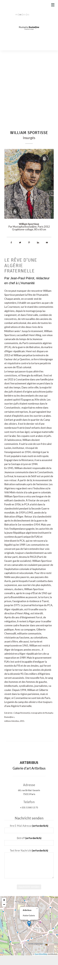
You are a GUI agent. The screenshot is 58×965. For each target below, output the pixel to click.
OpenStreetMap (41, 954)
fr (16, 14)
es (28, 14)
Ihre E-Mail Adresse (29, 825)
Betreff (29, 838)
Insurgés (29, 138)
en (24, 14)
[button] (29, 924)
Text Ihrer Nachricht (29, 850)
